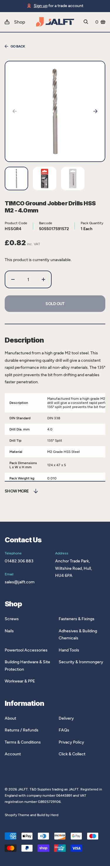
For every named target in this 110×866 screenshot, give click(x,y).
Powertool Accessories (26, 650)
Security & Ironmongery (81, 661)
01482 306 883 (19, 561)
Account (13, 754)
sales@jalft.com (20, 582)
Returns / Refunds (21, 730)
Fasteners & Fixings (76, 618)
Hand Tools (69, 650)
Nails (9, 630)
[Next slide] (95, 111)
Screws (12, 618)
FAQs (64, 730)
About (10, 718)
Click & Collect (72, 754)
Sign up (41, 5)
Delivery (66, 718)
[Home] (55, 22)
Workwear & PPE (20, 681)
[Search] (86, 21)
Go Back (18, 46)
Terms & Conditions (23, 742)
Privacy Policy (71, 742)
